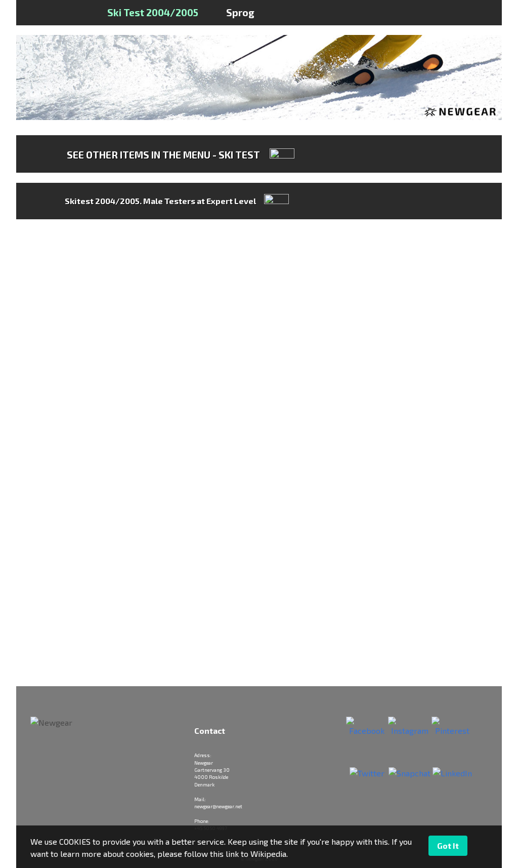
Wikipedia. (269, 853)
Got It (448, 845)
